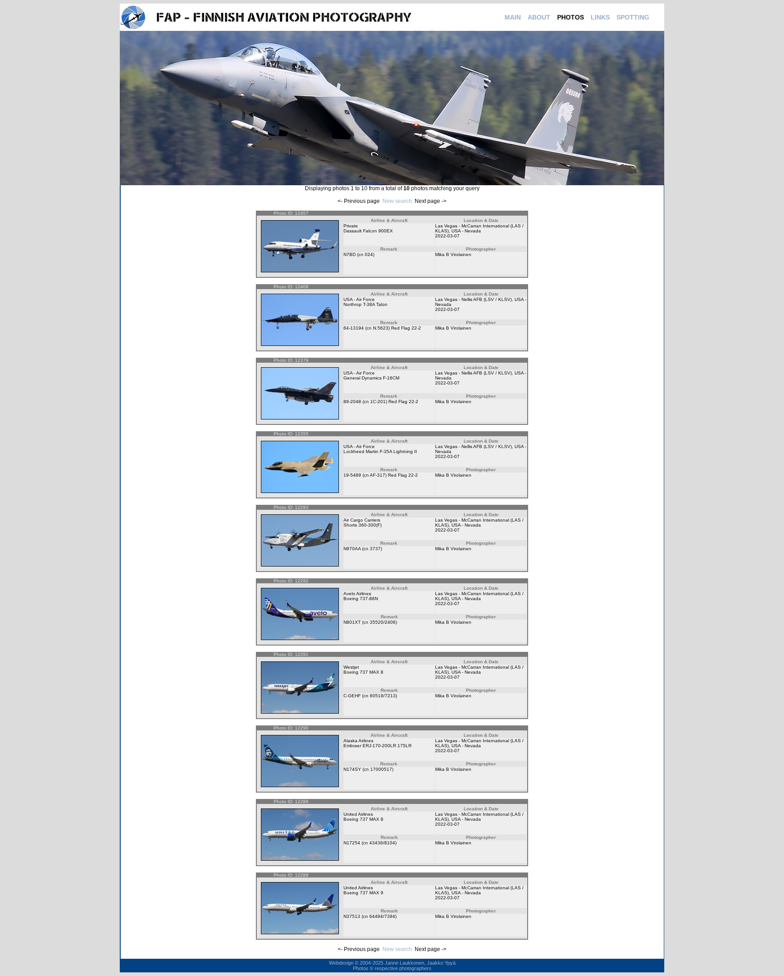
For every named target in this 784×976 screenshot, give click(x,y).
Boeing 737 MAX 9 (363, 892)
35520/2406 (383, 622)
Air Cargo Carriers (361, 520)
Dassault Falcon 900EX (368, 230)
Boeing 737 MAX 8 (363, 672)
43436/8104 (382, 842)
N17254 (351, 842)
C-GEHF (352, 695)
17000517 (381, 769)
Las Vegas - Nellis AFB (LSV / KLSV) (473, 299)
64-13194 (353, 327)
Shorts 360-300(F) (362, 525)
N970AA (352, 548)
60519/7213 (383, 695)
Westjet (351, 667)
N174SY (352, 769)
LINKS (600, 17)
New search (397, 201)
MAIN (513, 17)
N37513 (351, 916)
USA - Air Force (359, 299)
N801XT (352, 622)
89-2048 (352, 401)
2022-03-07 (447, 235)
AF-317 (377, 475)
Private (350, 225)
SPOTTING (633, 17)
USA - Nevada (466, 230)
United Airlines (358, 814)
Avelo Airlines (357, 593)
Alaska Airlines (358, 740)
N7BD (349, 254)
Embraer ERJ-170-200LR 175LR (377, 745)
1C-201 (378, 401)
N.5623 (380, 327)
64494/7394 (382, 916)
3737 (375, 548)
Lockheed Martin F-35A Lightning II (380, 451)
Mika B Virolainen (453, 254)
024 (369, 254)
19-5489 (352, 475)
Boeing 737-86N (360, 598)
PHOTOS (570, 17)
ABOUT (539, 17)
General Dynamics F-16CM (371, 377)
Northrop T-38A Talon (365, 304)
